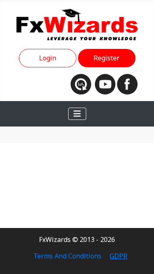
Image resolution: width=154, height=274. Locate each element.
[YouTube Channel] (106, 83)
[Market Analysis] (83, 83)
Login (47, 57)
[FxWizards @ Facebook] (127, 83)
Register (107, 57)
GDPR (118, 255)
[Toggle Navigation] (77, 114)
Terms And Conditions (67, 255)
